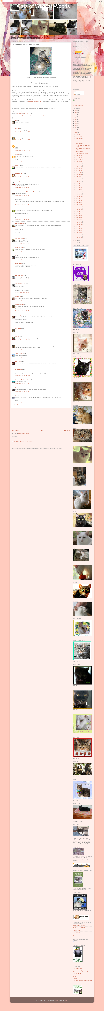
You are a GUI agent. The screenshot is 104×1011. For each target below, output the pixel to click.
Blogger (65, 1000)
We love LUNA (18, 263)
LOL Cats (75, 978)
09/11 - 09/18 (79, 172)
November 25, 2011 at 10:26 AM (22, 357)
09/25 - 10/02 (79, 168)
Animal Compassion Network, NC (80, 971)
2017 (76, 121)
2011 (76, 132)
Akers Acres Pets (77, 928)
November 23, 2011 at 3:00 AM (22, 176)
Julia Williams (18, 369)
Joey (30, 115)
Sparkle (17, 128)
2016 (76, 123)
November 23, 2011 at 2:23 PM (22, 278)
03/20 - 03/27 (79, 219)
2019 (76, 117)
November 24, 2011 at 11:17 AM (22, 324)
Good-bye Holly (79, 151)
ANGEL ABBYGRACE (20, 283)
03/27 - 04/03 (79, 217)
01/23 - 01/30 (79, 234)
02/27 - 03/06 (79, 224)
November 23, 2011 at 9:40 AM (22, 259)
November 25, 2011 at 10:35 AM (22, 365)
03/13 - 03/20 (79, 221)
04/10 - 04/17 (79, 213)
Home (13, 38)
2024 (76, 110)
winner (48, 115)
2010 (76, 240)
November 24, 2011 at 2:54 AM (22, 300)
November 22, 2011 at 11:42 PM (22, 150)
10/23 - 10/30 (79, 161)
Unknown (17, 144)
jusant (56, 1000)
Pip (16, 255)
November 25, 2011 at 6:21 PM (22, 391)
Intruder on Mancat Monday (82, 153)
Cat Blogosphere (77, 976)
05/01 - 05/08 (79, 207)
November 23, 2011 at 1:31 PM (22, 271)
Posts (76, 91)
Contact (29, 38)
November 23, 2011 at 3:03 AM (22, 187)
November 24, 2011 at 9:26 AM (22, 310)
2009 (76, 242)
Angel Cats (36, 38)
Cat (16, 120)
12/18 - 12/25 (79, 136)
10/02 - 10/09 (79, 166)
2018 (76, 119)
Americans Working (77, 935)
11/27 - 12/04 (79, 141)
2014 (76, 127)
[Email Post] (32, 113)
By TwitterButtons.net (78, 105)
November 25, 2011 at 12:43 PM (22, 375)
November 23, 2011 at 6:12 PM (22, 292)
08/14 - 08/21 (79, 179)
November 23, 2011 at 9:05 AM (22, 243)
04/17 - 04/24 (79, 211)
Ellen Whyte (18, 296)
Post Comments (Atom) (23, 433)
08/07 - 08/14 (79, 181)
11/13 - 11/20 (79, 155)
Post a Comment (17, 404)
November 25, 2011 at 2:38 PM (22, 383)
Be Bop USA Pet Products (79, 927)
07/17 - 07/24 (79, 187)
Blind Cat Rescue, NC (78, 973)
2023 (76, 112)
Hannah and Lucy (19, 238)
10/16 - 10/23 (79, 163)
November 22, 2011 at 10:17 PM (22, 123)
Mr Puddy (17, 181)
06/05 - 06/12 (79, 198)
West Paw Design (77, 930)
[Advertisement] (41, 419)
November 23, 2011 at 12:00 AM (22, 168)
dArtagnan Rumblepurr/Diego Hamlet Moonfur (26, 191)
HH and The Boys (19, 223)
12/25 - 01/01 (79, 134)
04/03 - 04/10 (79, 215)
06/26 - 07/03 (79, 193)
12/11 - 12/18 (79, 138)
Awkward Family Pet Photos (22, 115)
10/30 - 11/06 (79, 159)
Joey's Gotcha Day (35, 115)
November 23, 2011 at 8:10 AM (22, 233)
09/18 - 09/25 (79, 170)
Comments (77, 94)
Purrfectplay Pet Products (79, 925)
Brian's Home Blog (19, 275)
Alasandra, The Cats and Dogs (22, 379)
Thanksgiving (43, 115)
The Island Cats (19, 247)
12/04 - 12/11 (79, 140)
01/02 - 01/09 (79, 237)
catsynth (17, 165)
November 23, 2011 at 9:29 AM (22, 251)
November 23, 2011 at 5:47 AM (22, 204)
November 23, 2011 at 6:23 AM (22, 219)
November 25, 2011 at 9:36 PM (22, 402)
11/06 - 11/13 (79, 157)
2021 (76, 114)
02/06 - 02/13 (79, 230)
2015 (76, 125)
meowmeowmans (19, 304)
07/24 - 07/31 (79, 185)
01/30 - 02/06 (79, 232)
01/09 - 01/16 (79, 236)
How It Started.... (21, 38)
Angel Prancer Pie (19, 136)
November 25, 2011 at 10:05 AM (22, 349)
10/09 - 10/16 (79, 165)
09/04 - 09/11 (79, 174)
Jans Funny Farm (19, 353)
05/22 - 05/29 (79, 202)
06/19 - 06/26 (79, 194)
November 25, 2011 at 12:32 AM (22, 339)
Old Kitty (17, 208)
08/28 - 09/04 (79, 176)
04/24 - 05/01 (79, 209)
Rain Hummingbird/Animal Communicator (82, 980)
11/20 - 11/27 (79, 143)
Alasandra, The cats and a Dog (34, 101)
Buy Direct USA (76, 932)
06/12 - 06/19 (79, 196)
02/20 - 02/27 (79, 226)
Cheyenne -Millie (19, 173)
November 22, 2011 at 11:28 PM (22, 131)
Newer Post (15, 430)
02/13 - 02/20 (79, 228)
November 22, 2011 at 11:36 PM (22, 139)
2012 (76, 130)
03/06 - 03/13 (79, 222)
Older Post (67, 430)
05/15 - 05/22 (79, 204)
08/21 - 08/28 (79, 178)
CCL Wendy (18, 314)
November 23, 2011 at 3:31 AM (22, 195)
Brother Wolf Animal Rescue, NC (80, 975)
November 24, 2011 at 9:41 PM (22, 331)
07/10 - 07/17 (79, 189)
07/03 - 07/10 (79, 191)
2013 (76, 129)
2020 (76, 116)
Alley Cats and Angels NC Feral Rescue (82, 970)
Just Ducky (18, 328)
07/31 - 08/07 (79, 183)
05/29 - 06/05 (79, 200)
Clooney (17, 336)
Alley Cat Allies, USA (77, 968)
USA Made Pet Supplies (78, 934)
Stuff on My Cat (76, 981)
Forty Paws (18, 395)
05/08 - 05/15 (79, 206)
